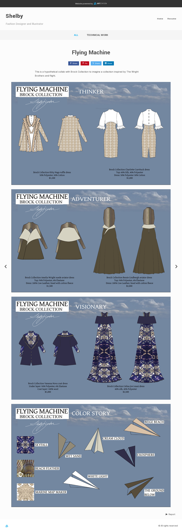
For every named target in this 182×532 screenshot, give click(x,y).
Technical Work (97, 35)
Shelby (14, 16)
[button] (170, 514)
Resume (171, 19)
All (76, 35)
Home (160, 19)
